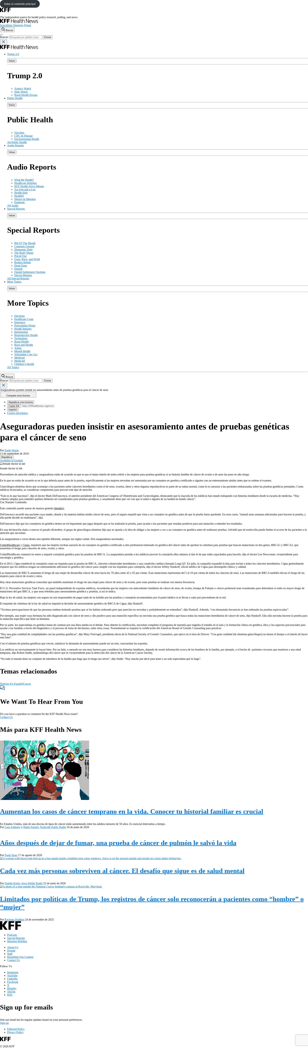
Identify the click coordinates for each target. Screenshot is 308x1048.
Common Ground (24, 246)
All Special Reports (18, 278)
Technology (21, 338)
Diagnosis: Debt (23, 249)
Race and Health (23, 344)
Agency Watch (22, 88)
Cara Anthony (12, 827)
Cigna (26, 545)
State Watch (21, 91)
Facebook (12, 981)
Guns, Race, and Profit (27, 259)
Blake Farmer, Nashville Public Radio (44, 827)
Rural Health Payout (25, 94)
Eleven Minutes (23, 275)
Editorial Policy (16, 1029)
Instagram (12, 972)
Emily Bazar (12, 450)
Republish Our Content (20, 956)
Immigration (21, 331)
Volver (12, 61)
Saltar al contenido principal (19, 3)
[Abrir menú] (1, 34)
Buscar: (4, 37)
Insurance (19, 322)
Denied (18, 268)
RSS (9, 994)
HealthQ (19, 195)
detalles (59, 508)
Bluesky (11, 988)
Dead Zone (20, 265)
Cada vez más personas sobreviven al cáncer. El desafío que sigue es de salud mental (122, 870)
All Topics (13, 367)
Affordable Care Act (25, 354)
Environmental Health (26, 139)
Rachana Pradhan (14, 919)
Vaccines (19, 132)
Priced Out (20, 255)
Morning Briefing (17, 941)
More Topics (14, 281)
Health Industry (23, 328)
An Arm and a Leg (24, 189)
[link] (7, 457)
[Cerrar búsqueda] (3, 42)
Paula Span (11, 855)
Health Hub (20, 192)
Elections (19, 315)
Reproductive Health (26, 335)
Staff (9, 953)
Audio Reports (15, 145)
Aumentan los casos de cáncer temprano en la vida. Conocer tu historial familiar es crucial (131, 811)
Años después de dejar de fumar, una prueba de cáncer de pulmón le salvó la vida (118, 842)
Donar (27, 25)
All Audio (12, 205)
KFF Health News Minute (29, 186)
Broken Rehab (22, 262)
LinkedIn (12, 978)
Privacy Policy (15, 1032)
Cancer (27, 683)
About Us (12, 947)
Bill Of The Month (24, 243)
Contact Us (6, 717)
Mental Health (22, 351)
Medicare (19, 357)
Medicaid (19, 360)
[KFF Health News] (19, 22)
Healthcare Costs (23, 319)
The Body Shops (23, 252)
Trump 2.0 (13, 54)
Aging (17, 348)
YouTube (12, 975)
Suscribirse (6, 25)
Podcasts (12, 934)
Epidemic (19, 202)
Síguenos (18, 25)
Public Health (14, 98)
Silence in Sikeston (25, 199)
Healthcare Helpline (25, 183)
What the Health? (24, 179)
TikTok (11, 991)
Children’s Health (24, 364)
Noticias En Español (11, 683)
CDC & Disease (23, 135)
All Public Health (17, 142)
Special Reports (16, 208)
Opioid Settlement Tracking (29, 272)
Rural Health (21, 341)
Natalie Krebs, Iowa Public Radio (24, 883)
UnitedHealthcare (10, 545)
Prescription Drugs (24, 325)
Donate (11, 950)
